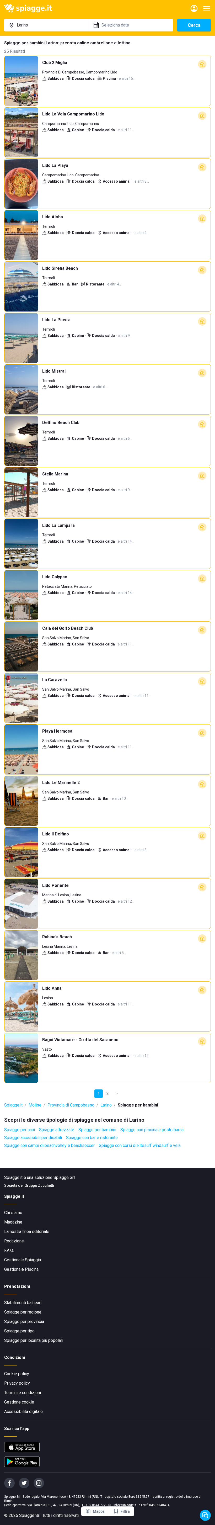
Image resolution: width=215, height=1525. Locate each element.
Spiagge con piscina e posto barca (152, 1129)
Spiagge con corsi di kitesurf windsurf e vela (140, 1145)
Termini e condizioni (22, 1392)
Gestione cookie (19, 1402)
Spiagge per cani (19, 1129)
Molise (35, 1105)
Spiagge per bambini (97, 1129)
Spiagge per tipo (19, 1330)
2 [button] (107, 1093)
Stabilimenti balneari (22, 1302)
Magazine (13, 1222)
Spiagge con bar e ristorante (92, 1137)
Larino (106, 1105)
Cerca (194, 25)
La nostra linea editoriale (26, 1231)
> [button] (116, 1093)
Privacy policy (17, 1383)
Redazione (14, 1240)
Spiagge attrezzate (56, 1129)
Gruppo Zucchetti (39, 1185)
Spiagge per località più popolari (33, 1340)
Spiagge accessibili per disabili (33, 1137)
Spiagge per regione (22, 1312)
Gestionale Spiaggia (22, 1259)
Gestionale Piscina (21, 1269)
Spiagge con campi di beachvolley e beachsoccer (49, 1145)
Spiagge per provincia (24, 1321)
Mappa (99, 1511)
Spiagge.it (13, 1105)
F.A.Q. (9, 1250)
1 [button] (99, 1093)
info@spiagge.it (125, 1505)
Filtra (125, 1511)
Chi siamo (13, 1212)
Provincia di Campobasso (70, 1105)
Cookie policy (16, 1373)
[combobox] (46, 25)
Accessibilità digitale (23, 1411)
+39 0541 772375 (98, 1505)
